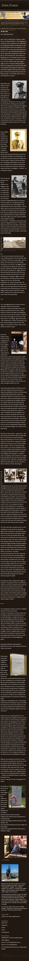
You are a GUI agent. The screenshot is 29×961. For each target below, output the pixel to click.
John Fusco (5, 30)
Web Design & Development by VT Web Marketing (13, 956)
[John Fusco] (9, 6)
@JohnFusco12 (16, 916)
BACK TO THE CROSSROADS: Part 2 (11, 942)
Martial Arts (4, 925)
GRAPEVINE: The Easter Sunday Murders (11, 937)
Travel (3, 930)
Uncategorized (5, 932)
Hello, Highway (5, 860)
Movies (3, 927)
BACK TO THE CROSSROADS (9, 944)
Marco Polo (4, 923)
